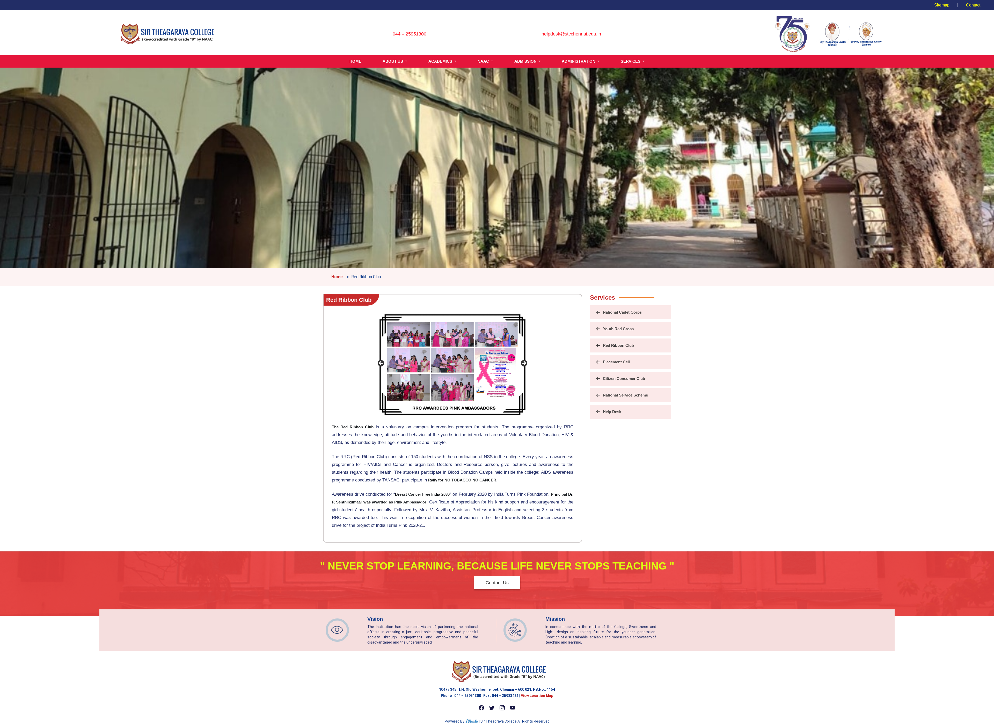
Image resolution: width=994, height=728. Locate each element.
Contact (973, 5)
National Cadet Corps (622, 312)
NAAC (484, 61)
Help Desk (612, 411)
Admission (526, 61)
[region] (452, 365)
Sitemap (941, 5)
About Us (393, 61)
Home (337, 276)
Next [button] (524, 363)
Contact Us (497, 582)
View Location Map (537, 696)
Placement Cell (616, 362)
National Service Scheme (625, 395)
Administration (579, 61)
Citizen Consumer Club (624, 378)
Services (631, 61)
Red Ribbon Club (348, 300)
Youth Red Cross (618, 329)
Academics (440, 61)
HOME (355, 61)
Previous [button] (381, 363)
